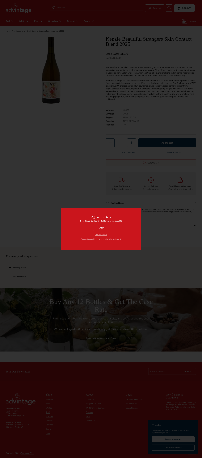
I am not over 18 (101, 235)
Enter (101, 228)
